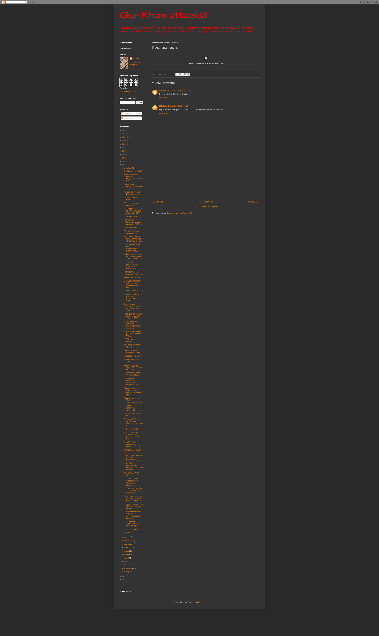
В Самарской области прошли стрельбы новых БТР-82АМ (133, 211)
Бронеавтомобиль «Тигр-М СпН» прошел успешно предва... (132, 391)
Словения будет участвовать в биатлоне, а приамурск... (131, 482)
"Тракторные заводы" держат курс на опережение (133, 524)
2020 (124, 141)
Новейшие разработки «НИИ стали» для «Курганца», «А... (133, 506)
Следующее (158, 202)
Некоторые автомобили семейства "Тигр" (132, 408)
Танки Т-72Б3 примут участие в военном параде (133, 334)
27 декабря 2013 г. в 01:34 (178, 106)
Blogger (201, 602)
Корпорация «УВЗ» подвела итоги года (133, 273)
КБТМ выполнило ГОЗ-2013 (131, 340)
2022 (124, 134)
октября (128, 541)
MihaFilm (163, 106)
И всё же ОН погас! (132, 429)
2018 (124, 148)
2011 (124, 580)
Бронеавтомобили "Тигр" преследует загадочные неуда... (133, 400)
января (127, 572)
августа (127, 547)
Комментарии (129, 118)
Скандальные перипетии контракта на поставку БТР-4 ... (132, 381)
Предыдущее (253, 202)
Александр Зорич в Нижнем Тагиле (132, 193)
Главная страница (205, 202)
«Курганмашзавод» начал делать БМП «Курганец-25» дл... (133, 239)
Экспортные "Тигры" (132, 450)
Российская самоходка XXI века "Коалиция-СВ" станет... (133, 491)
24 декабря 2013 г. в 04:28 (179, 90)
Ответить (163, 98)
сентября (128, 544)
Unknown (163, 90)
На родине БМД (130, 529)
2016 (124, 154)
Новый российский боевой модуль (132, 374)
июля (126, 551)
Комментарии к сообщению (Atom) (181, 213)
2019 (124, 144)
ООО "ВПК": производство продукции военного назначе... (133, 466)
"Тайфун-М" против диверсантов (132, 232)
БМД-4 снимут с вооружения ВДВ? (133, 351)
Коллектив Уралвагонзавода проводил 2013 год (133, 222)
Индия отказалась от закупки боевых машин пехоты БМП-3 (133, 435)
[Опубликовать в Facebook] (185, 74)
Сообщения (128, 114)
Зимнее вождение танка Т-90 (131, 360)
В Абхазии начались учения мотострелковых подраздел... (132, 515)
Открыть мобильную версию (206, 207)
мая (126, 558)
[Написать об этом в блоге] (179, 74)
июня (126, 554)
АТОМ (126, 533)
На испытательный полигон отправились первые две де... (132, 247)
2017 (124, 151)
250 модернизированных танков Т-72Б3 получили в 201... (133, 456)
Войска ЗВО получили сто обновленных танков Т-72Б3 (133, 256)
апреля (127, 561)
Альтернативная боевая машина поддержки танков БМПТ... (133, 177)
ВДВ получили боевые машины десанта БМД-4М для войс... (133, 498)
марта (127, 565)
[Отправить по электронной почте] (176, 74)
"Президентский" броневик (131, 204)
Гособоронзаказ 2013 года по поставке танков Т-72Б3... (133, 316)
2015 (124, 158)
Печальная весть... (132, 228)
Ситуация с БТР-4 (131, 217)
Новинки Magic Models (133, 291)
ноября (127, 537)
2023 (124, 130)
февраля (128, 568)
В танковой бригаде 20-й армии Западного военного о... (133, 422)
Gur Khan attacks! (163, 14)
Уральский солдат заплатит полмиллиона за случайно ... (132, 325)
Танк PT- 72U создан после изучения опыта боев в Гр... (132, 444)
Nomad (136, 58)
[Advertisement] (224, 178)
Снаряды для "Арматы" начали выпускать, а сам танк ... (132, 307)
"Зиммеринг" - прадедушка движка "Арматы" (133, 186)
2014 (124, 161)
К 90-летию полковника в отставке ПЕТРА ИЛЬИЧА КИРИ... (132, 265)
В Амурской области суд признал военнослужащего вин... (133, 284)
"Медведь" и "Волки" (132, 356)
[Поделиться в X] (182, 74)
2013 (124, 165)
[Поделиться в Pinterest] (188, 74)
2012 (124, 576)
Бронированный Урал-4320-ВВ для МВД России (133, 367)
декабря (128, 168)
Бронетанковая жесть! (133, 277)
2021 (124, 137)
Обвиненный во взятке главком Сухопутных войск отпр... (133, 297)
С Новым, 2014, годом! (133, 171)
